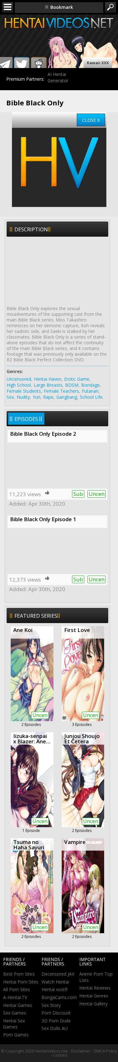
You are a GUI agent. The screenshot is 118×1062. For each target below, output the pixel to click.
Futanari (90, 391)
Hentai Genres (93, 996)
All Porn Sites (16, 989)
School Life (91, 397)
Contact (60, 1055)
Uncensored (19, 379)
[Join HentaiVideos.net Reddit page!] (39, 65)
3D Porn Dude (56, 1021)
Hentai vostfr (55, 989)
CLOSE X (91, 120)
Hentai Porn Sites (20, 982)
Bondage (90, 385)
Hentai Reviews (94, 988)
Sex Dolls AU (55, 1028)
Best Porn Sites (19, 974)
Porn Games (16, 1035)
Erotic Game (76, 379)
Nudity (23, 397)
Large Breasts (48, 385)
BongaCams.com (59, 997)
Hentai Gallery (93, 1004)
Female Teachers (61, 391)
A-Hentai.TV (15, 997)
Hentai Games (17, 1005)
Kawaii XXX (98, 63)
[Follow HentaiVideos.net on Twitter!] (22, 65)
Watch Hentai (55, 982)
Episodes (26, 418)
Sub (78, 493)
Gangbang (66, 397)
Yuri (36, 397)
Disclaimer (81, 1051)
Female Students (24, 391)
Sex (10, 397)
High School (19, 385)
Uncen (96, 493)
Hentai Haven (47, 379)
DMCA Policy (105, 1051)
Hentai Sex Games (14, 1024)
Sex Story (51, 1005)
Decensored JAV (58, 974)
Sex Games (14, 1013)
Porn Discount (56, 1013)
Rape (48, 397)
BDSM (71, 385)
